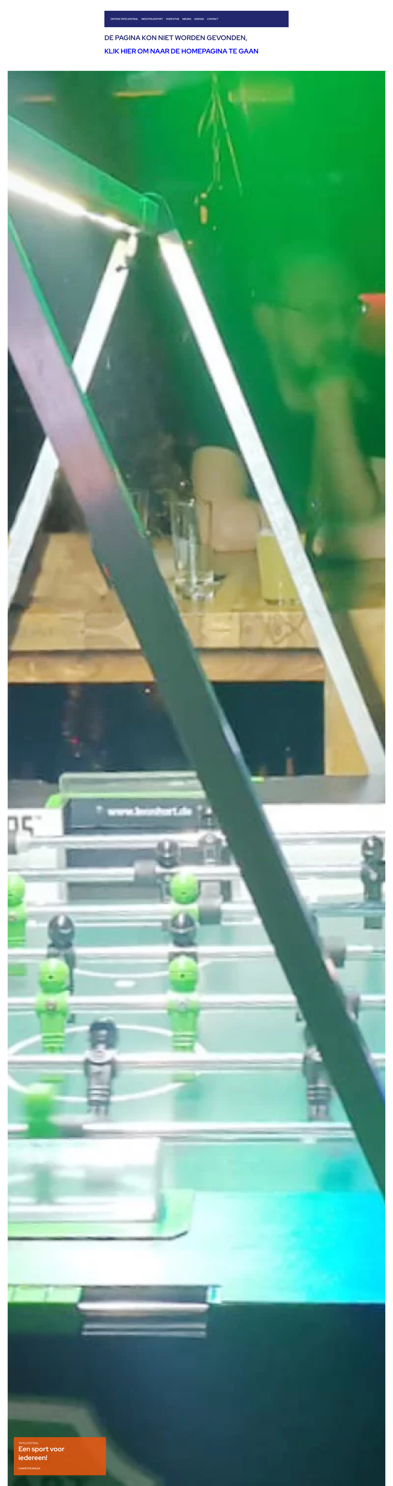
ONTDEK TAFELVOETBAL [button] (124, 19)
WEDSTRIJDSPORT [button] (152, 19)
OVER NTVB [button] (172, 19)
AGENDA (199, 19)
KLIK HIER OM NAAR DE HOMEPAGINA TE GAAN (181, 51)
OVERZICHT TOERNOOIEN (31, 1468)
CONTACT (212, 19)
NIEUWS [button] (186, 19)
